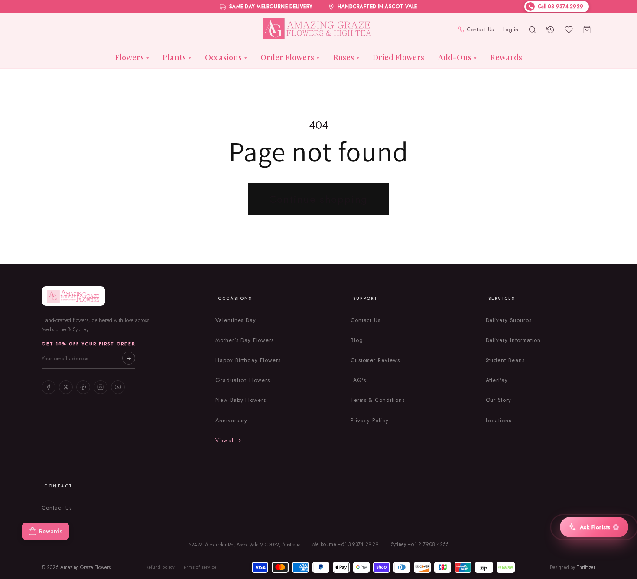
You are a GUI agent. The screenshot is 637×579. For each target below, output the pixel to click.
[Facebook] (48, 387)
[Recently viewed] (551, 29)
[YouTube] (118, 387)
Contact (58, 486)
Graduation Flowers (242, 380)
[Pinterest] (83, 387)
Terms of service (199, 567)
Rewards (506, 57)
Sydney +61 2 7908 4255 (420, 544)
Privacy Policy (370, 420)
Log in (511, 29)
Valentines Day (235, 320)
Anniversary (231, 420)
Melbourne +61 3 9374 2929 (345, 544)
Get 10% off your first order (88, 344)
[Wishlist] (569, 29)
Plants (176, 57)
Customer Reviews (375, 360)
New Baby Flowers (240, 400)
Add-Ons (457, 57)
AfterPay (497, 380)
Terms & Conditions (378, 400)
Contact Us (480, 29)
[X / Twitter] (66, 387)
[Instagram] (100, 387)
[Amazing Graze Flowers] (318, 29)
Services (501, 299)
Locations (499, 420)
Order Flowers (289, 57)
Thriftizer (585, 567)
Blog (357, 340)
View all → (228, 440)
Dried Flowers (398, 57)
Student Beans (505, 360)
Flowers (132, 57)
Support (365, 299)
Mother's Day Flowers (244, 340)
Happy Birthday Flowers (248, 360)
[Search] (532, 29)
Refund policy (160, 567)
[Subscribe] (128, 358)
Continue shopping (318, 199)
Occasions (226, 57)
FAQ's (358, 380)
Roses (346, 57)
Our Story (499, 400)
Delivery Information (513, 340)
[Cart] (587, 29)
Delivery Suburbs (509, 320)
